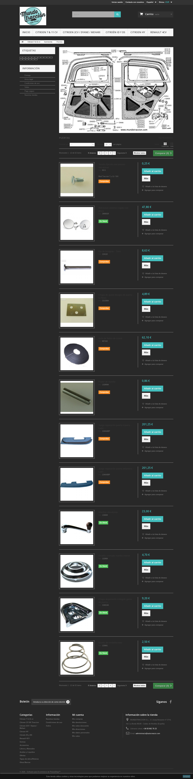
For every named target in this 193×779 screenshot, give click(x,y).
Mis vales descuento (80, 726)
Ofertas (22, 756)
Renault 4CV (158, 32)
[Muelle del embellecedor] (76, 658)
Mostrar (100, 144)
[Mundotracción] (44, 16)
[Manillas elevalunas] (76, 527)
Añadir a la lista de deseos (156, 186)
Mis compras (77, 719)
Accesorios (24, 745)
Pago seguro (29, 91)
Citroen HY (138, 32)
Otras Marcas (25, 762)
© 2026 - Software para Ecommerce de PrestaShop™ (40, 772)
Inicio (26, 32)
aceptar (186, 776)
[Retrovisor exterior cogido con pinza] (76, 223)
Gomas (22, 742)
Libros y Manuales (27, 749)
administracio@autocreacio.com (148, 733)
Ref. (100, 170)
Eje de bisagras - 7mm (109, 251)
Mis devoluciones (79, 722)
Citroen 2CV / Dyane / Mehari (81, 32)
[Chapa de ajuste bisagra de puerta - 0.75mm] (76, 310)
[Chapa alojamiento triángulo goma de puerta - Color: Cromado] (76, 614)
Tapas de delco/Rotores (29, 759)
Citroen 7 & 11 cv (46, 32)
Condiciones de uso (32, 83)
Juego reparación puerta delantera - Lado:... (115, 470)
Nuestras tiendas (30, 95)
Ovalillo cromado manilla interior (114, 555)
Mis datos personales (81, 733)
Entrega (27, 75)
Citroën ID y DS (115, 32)
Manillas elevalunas (108, 512)
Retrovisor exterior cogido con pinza (113, 209)
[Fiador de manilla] (76, 397)
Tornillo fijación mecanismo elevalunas (111, 166)
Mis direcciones (78, 729)
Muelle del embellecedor (110, 642)
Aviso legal (28, 79)
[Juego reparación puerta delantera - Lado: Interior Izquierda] (76, 484)
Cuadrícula (165, 146)
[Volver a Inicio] (22, 42)
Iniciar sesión (117, 2)
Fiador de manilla (106, 381)
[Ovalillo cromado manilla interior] (76, 571)
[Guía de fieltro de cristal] (76, 354)
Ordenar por (64, 144)
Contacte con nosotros (135, 2)
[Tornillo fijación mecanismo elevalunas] (76, 180)
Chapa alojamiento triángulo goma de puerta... (115, 600)
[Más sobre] (21, 57)
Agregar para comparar (154, 190)
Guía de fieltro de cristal (110, 338)
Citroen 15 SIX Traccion (29, 722)
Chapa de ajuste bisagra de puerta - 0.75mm (116, 296)
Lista (171, 146)
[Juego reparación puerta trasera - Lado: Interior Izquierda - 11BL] (76, 440)
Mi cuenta (78, 714)
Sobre (26, 87)
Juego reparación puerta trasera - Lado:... (114, 427)
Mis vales (76, 736)
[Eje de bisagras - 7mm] (76, 267)
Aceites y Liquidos (27, 752)
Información (31, 68)
